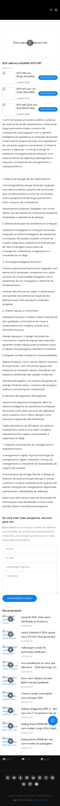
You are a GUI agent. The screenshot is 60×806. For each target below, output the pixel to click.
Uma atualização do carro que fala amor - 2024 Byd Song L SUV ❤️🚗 (39, 665)
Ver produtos (48, 77)
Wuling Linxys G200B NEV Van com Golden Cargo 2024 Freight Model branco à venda (39, 726)
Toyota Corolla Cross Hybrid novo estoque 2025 (36, 695)
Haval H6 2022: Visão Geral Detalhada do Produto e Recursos (35, 620)
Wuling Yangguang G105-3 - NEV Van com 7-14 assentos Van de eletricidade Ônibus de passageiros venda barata (39, 711)
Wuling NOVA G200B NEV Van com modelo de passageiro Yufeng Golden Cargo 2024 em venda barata (38, 742)
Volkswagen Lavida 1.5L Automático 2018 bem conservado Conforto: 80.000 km (37, 650)
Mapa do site (39, 800)
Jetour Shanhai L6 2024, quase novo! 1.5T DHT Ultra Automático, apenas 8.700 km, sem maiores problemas (39, 635)
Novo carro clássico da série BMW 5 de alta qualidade (36, 680)
